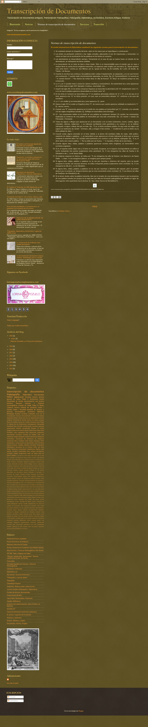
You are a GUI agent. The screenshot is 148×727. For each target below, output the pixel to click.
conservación (27, 426)
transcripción (40, 524)
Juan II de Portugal (26, 482)
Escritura (28, 397)
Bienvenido (15, 24)
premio (39, 520)
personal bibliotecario (20, 520)
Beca (16, 441)
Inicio (94, 206)
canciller (25, 503)
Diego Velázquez (35, 441)
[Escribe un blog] (55, 197)
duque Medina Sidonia (21, 509)
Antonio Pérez (28, 457)
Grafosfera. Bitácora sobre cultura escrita (21, 586)
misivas (42, 516)
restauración (23, 453)
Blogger (80, 711)
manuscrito (37, 516)
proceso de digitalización (31, 418)
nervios (9, 518)
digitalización (19, 397)
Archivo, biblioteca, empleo (16, 621)
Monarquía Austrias (14, 414)
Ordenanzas (26, 489)
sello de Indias (33, 453)
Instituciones (40, 476)
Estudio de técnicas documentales (18, 592)
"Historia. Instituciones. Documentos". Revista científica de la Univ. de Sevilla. (22, 557)
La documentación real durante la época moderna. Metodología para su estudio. (29, 256)
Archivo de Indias (33, 420)
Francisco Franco (25, 474)
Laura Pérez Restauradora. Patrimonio (19, 598)
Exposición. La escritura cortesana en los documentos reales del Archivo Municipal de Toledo (29, 159)
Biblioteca (40, 412)
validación (10, 436)
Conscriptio (10, 561)
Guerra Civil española (30, 476)
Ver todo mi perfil (12, 683)
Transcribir (99, 24)
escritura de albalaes (13, 512)
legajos (21, 514)
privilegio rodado (13, 453)
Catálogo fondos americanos (36, 464)
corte (39, 505)
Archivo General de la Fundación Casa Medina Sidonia (25, 547)
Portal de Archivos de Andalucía (17, 542)
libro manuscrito (31, 432)
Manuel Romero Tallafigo (15, 445)
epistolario (41, 509)
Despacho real (35, 422)
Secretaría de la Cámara (24, 447)
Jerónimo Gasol (39, 478)
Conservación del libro (14, 595)
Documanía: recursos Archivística (18, 575)
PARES (10, 397)
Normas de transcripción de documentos (56, 24)
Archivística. (11, 439)
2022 (11, 336)
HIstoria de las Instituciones (18, 424)
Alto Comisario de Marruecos (15, 457)
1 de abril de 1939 (22, 455)
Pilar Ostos (41, 489)
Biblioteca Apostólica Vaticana (33, 461)
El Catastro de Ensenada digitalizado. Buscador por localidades (29, 145)
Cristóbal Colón (23, 441)
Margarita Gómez (12, 418)
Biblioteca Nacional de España (17, 544)
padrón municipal (16, 518)
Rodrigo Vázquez (39, 491)
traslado (9, 526)
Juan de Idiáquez (31, 484)
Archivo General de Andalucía (34, 436)
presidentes (40, 451)
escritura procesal (38, 426)
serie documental (18, 524)
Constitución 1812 (18, 466)
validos (14, 455)
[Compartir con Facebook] (60, 197)
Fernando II (33, 472)
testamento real (29, 524)
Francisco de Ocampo (37, 474)
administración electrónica (14, 497)
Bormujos (21, 464)
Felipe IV (36, 405)
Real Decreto (18, 426)
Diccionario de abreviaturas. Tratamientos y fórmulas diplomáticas (29, 173)
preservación (11, 428)
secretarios (32, 412)
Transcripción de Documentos (49, 10)
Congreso (10, 466)
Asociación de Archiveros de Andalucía (30, 439)
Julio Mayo (39, 484)
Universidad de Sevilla (15, 401)
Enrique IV (35, 428)
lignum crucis (40, 514)
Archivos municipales (17, 461)
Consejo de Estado (37, 416)
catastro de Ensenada (14, 505)
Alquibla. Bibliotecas (14, 601)
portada (34, 520)
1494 (32, 455)
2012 (11, 368)
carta (16, 432)
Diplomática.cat (12, 572)
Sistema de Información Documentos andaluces (31, 493)
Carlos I (41, 407)
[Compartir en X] (57, 197)
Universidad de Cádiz (32, 495)
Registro (9, 491)
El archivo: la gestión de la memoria (19, 615)
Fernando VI (40, 472)
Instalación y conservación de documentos (21, 443)
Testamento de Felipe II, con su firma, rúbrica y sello (24, 197)
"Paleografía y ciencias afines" (17, 577)
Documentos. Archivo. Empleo (17, 623)
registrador (17, 522)
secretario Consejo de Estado (26, 434)
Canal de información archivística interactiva (22, 612)
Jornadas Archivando (13, 480)
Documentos (39, 395)
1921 (35, 455)
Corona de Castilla (24, 422)
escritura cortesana (29, 414)
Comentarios (13, 701)
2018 (11, 349)
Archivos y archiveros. (14, 618)
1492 (29, 455)
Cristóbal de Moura (27, 468)
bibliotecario (14, 503)
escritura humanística (19, 451)
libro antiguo (32, 451)
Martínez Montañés (30, 445)
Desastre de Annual (38, 468)
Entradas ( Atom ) (64, 211)
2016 (11, 356)
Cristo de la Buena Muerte (31, 466)
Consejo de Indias (25, 405)
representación (26, 522)
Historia (10, 409)
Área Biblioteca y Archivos (20, 528)
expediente (22, 432)
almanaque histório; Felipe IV (29, 497)
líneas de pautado (23, 516)
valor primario (24, 526)
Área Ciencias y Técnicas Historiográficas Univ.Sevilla (25, 550)
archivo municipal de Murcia (23, 501)
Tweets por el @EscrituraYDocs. (18, 326)
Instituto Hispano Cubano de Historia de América (21, 478)
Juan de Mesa (39, 443)
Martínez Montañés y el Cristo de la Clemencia (26, 341)
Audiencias (11, 441)
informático (16, 514)
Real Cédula (29, 430)
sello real (40, 434)
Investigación (32, 424)
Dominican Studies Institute (15, 470)
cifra (22, 505)
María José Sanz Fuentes (33, 486)
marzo (13, 338)
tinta (35, 524)
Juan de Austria (11, 484)
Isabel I (16, 409)
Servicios (84, 24)
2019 (11, 346)
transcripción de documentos (25, 391)
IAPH (42, 441)
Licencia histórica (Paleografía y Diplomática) (22, 589)
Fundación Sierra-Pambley (15, 476)
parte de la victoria (26, 518)
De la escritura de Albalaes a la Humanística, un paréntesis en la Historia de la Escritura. (23, 207)
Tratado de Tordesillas (13, 495)
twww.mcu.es (16, 526)
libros (35, 514)
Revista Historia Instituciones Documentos (23, 491)
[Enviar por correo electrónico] (52, 197)
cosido (42, 505)
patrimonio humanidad (38, 518)
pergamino (10, 520)
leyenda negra (28, 514)
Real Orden (37, 430)
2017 (11, 352)
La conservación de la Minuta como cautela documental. (28, 243)
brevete (20, 503)
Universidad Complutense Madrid (29, 449)
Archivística (34, 399)
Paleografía (15, 394)
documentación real (31, 401)
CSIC (26, 464)
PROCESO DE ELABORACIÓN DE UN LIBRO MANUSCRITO (29, 219)
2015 (11, 359)
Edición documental (23, 428)
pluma (29, 520)
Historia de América (18, 430)
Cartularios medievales (14, 569)
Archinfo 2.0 (11, 609)
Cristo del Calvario (15, 468)
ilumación (10, 514)
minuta (20, 418)
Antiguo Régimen (19, 436)
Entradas (12, 697)
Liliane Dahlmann (21, 486)
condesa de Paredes (30, 505)
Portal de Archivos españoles (16, 539)
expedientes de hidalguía (27, 512)
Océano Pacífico (18, 489)
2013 (11, 365)
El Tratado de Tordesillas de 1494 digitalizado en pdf (24, 187)
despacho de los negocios (21, 507)
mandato (31, 516)
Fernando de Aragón (13, 474)
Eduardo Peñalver (29, 470)
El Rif (37, 470)
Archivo (35, 397)
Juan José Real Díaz (38, 482)
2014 (11, 362)
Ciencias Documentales (23, 416)
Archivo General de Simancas (26, 407)
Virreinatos (41, 495)
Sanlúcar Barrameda (12, 493)
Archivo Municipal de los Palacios (20, 459)
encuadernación (34, 509)
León (14, 486)
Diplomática (28, 395)
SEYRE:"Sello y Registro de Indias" (19, 553)
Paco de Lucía (33, 489)
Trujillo (21, 495)
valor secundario (33, 526)
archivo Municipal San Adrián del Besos (27, 499)
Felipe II (26, 399)
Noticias (29, 24)
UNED (24, 495)
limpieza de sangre (12, 516)
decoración (10, 507)
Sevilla (41, 399)
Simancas (14, 449)
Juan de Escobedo (21, 484)
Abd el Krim (40, 455)
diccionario (32, 507)
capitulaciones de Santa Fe (36, 503)
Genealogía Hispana (13, 583)
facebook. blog (39, 512)
